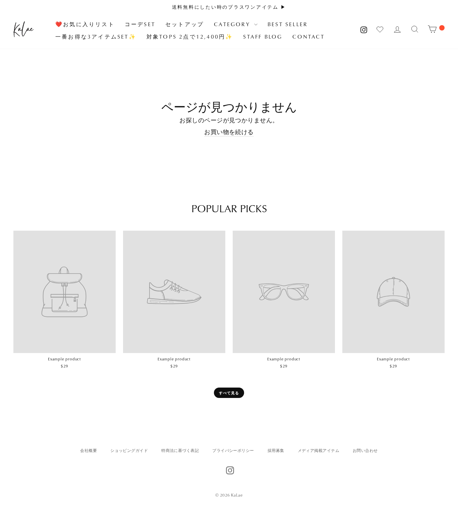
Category (233, 24)
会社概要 (88, 450)
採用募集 (276, 450)
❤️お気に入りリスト (85, 24)
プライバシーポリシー (233, 450)
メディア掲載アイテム (319, 450)
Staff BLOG (262, 36)
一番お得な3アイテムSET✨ (95, 36)
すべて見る (229, 392)
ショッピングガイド (129, 450)
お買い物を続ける (229, 132)
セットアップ (184, 24)
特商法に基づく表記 (180, 450)
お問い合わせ (365, 450)
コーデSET (140, 24)
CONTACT (308, 36)
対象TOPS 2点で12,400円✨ (190, 36)
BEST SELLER (288, 24)
